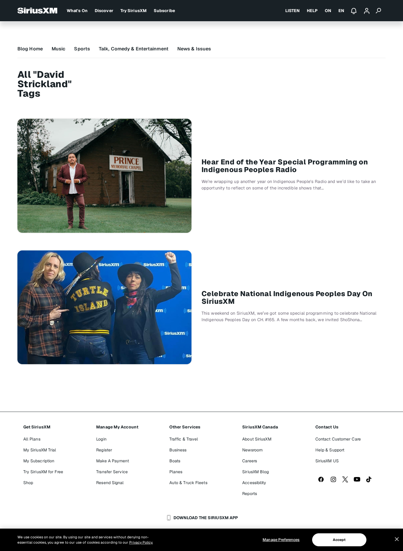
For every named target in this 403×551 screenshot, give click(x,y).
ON (328, 10)
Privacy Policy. (141, 542)
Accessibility (254, 482)
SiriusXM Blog (255, 471)
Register (104, 450)
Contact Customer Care (338, 439)
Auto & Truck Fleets (188, 482)
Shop (28, 482)
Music (58, 49)
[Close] (396, 539)
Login (101, 439)
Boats (175, 460)
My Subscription (39, 460)
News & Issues (194, 49)
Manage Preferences (281, 539)
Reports (249, 493)
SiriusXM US (327, 460)
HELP (312, 10)
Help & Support (329, 450)
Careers (249, 460)
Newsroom (252, 450)
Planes (176, 471)
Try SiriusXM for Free (43, 471)
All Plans (31, 439)
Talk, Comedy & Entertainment (133, 49)
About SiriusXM (256, 439)
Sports (82, 49)
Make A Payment (112, 460)
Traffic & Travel (183, 439)
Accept (339, 539)
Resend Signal (110, 482)
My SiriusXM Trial (39, 450)
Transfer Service (112, 471)
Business (178, 450)
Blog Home (30, 49)
